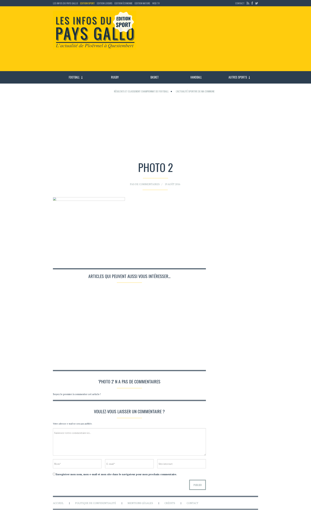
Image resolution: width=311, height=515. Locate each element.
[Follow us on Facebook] (252, 3)
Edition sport (87, 3)
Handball (196, 77)
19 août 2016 (172, 184)
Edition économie (123, 3)
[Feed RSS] (248, 3)
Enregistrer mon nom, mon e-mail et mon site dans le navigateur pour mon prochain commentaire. (116, 474)
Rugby (115, 77)
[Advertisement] (200, 40)
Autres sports (238, 77)
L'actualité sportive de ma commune (195, 91)
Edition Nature (142, 3)
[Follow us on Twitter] (256, 3)
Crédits (169, 503)
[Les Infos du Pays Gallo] (94, 30)
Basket (154, 77)
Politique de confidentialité (95, 503)
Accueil (58, 503)
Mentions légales (140, 503)
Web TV (156, 3)
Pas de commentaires (145, 184)
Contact (239, 3)
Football (74, 77)
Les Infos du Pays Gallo (65, 3)
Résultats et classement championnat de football (141, 91)
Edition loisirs (104, 3)
